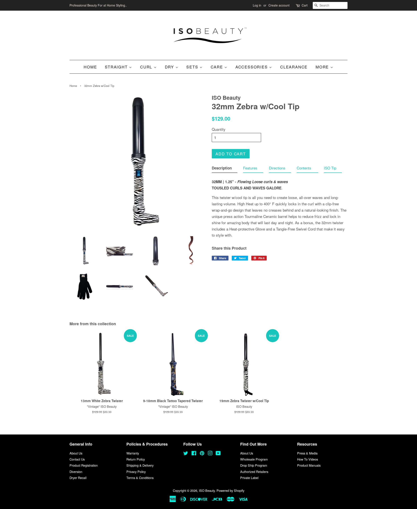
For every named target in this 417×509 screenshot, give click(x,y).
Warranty (132, 453)
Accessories (252, 67)
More (323, 67)
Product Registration (84, 465)
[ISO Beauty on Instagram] (210, 453)
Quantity (218, 129)
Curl (147, 67)
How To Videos (307, 459)
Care (217, 67)
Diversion (76, 471)
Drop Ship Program (253, 465)
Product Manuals (309, 465)
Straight (117, 67)
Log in (257, 5)
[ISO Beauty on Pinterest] (202, 453)
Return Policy (135, 459)
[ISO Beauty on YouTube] (218, 453)
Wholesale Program (254, 459)
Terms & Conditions (140, 477)
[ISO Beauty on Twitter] (185, 453)
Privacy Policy (136, 471)
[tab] (224, 169)
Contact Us (77, 459)
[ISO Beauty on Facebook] (193, 453)
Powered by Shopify (230, 490)
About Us (76, 453)
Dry (170, 67)
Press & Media (307, 453)
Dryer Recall (78, 477)
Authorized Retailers (254, 471)
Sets (193, 67)
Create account (279, 5)
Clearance (294, 67)
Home (90, 67)
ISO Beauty (207, 490)
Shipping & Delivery (140, 465)
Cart (305, 5)
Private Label (249, 477)
